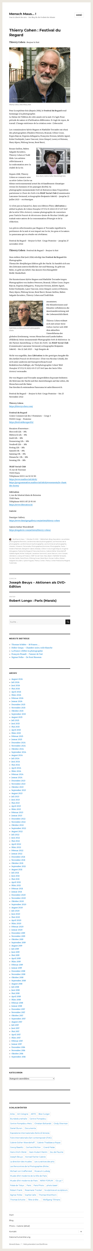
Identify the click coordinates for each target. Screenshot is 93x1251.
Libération (13, 556)
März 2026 (16, 695)
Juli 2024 (15, 758)
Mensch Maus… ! (22, 14)
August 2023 (16, 793)
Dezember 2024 (18, 742)
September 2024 (18, 752)
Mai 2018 (15, 993)
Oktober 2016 (17, 1053)
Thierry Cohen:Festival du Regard (57, 560)
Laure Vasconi (52, 553)
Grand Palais (49, 1147)
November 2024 (18, 746)
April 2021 (16, 882)
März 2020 (16, 923)
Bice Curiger (44, 1114)
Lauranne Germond (39, 553)
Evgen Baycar (56, 549)
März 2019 (16, 961)
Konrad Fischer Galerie (35, 1157)
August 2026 (17, 679)
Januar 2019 (16, 968)
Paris (29, 1185)
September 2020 (18, 904)
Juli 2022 (15, 834)
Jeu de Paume (56, 1152)
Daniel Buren (16, 1128)
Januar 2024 (16, 777)
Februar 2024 (17, 774)
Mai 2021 (15, 879)
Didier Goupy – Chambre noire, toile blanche (31, 648)
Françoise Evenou (38, 551)
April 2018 (16, 996)
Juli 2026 (15, 682)
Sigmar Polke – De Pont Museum (26, 657)
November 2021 (18, 860)
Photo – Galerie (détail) (19, 1226)
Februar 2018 (17, 1003)
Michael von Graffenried (21, 1171)
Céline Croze (46, 549)
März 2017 (16, 1038)
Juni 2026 (15, 685)
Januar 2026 (16, 701)
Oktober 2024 (17, 749)
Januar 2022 (16, 854)
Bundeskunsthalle (18, 1119)
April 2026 (16, 692)
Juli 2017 (15, 1025)
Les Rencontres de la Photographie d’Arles (29, 1166)
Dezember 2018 (18, 971)
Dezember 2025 (18, 704)
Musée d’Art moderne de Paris (24, 1181)
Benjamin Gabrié (28, 549)
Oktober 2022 (17, 825)
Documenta (30, 1128)
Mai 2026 (15, 688)
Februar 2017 (17, 1041)
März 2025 (16, 733)
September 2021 (18, 866)
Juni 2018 (15, 990)
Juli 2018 (15, 987)
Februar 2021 (17, 888)
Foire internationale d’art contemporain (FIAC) (31, 1138)
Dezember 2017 (18, 1009)
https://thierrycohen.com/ (21, 406)
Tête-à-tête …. (34, 1200)
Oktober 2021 (17, 863)
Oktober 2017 (17, 1015)
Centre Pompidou (38, 1119)
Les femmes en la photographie (31, 544)
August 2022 (17, 831)
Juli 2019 (15, 949)
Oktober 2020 (17, 901)
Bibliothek (44, 539)
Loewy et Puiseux (23, 556)
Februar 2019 (17, 965)
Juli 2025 (15, 720)
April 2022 (16, 844)
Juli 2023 (15, 796)
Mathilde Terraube (59, 556)
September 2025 (18, 714)
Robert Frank (16, 1190)
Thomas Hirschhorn (47, 1195)
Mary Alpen (48, 556)
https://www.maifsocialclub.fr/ (23, 479)
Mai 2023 (15, 803)
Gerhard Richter (33, 1147)
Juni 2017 (15, 1028)
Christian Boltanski (42, 1123)
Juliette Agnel (14, 553)
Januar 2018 (16, 1006)
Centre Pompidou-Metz (21, 1123)
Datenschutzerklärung (19, 1237)
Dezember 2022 (18, 819)
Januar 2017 (16, 1044)
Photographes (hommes (40, 546)
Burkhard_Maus (18, 539)
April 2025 (16, 730)
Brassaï (37, 549)
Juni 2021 (15, 876)
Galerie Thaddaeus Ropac (49, 1143)
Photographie (55, 546)
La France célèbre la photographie (27, 651)
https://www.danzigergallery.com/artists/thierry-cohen (34, 520)
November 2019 (18, 936)
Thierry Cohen (39, 560)
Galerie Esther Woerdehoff (56, 551)
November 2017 (18, 1012)
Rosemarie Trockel (33, 1190)
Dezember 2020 (18, 895)
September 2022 (18, 828)
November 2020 (18, 898)
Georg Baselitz (16, 1147)
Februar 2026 (17, 698)
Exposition (57, 539)
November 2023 (18, 784)
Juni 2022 (15, 838)
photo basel (52, 1185)
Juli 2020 (15, 911)
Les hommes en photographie (55, 544)
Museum (19, 546)
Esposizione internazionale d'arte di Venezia (29, 1133)
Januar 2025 (16, 739)
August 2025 (16, 717)
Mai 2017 (15, 1031)
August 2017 (16, 1022)
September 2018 (18, 980)
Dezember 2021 (18, 857)
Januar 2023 (16, 815)
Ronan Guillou (54, 558)
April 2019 (16, 958)
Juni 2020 (15, 914)
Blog (50, 539)
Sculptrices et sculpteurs (55, 1190)
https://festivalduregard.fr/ (21, 422)
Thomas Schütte (17, 1200)
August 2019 (16, 946)
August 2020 (17, 907)
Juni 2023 (15, 800)
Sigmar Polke (16, 1195)
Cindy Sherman (61, 1123)
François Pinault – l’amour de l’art (27, 654)
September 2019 (18, 942)
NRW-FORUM (46, 1181)
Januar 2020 (16, 930)
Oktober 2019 (17, 939)
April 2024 (16, 768)
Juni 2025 (15, 723)
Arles (12, 1114)
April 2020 (16, 920)
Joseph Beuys (16, 1157)
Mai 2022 (15, 841)
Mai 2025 (15, 727)
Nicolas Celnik (14, 558)
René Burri (44, 558)
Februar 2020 (17, 926)
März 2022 (16, 847)
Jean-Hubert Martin (38, 1152)
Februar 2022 (17, 850)
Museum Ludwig (42, 1171)
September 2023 (18, 790)
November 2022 (18, 822)
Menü (79, 15)
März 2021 (16, 885)
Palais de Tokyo (17, 1185)
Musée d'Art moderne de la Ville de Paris (28, 1176)
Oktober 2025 (17, 711)
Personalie (27, 546)
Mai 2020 (15, 917)
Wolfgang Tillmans (51, 1200)
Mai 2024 (15, 765)
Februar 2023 (17, 812)
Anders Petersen (15, 549)
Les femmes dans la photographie (39, 541)
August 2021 (16, 869)
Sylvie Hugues (28, 560)
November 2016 (18, 1050)
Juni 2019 (15, 952)
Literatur (12, 546)
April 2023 (16, 806)
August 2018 (16, 984)
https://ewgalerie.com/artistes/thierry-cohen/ (30, 530)
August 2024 (17, 755)
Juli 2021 (15, 873)
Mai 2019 (15, 955)
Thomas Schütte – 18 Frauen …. (25, 644)
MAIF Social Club (37, 556)
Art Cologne (22, 1114)
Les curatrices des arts (44, 1162)
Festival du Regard (25, 551)
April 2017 (16, 1034)
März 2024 (16, 771)
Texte (63, 546)
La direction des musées (21, 1162)
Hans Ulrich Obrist (18, 1152)
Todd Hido (13, 563)
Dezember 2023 (18, 781)
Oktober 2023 (17, 787)
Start (11, 1215)
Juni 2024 (15, 761)
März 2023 (16, 809)
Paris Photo (24, 558)
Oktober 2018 (17, 977)
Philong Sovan (34, 558)
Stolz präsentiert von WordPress (35, 1244)
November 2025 (18, 708)
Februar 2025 (17, 736)
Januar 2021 (16, 892)
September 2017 (18, 1019)
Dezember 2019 (18, 933)
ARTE (33, 1114)
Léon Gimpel (62, 553)
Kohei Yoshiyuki (25, 553)
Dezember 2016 (18, 1047)
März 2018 (16, 999)
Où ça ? (59, 1181)
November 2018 (18, 974)
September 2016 (18, 1057)
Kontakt (13, 1231)
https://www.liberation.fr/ (21, 505)
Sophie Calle (30, 1195)
